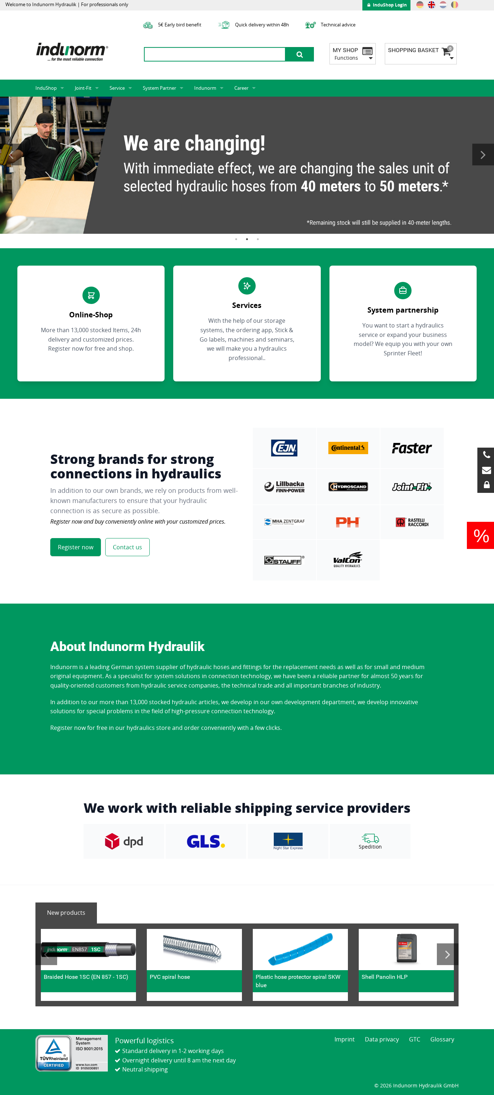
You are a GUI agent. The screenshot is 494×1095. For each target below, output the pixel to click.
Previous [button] (11, 154)
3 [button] (257, 239)
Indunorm (205, 88)
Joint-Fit (83, 88)
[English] (431, 5)
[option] (247, 165)
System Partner (159, 88)
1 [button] (236, 239)
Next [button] (483, 154)
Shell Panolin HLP (385, 976)
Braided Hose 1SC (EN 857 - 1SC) (86, 976)
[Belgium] (455, 5)
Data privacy (382, 1039)
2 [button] (247, 239)
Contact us (127, 547)
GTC (414, 1039)
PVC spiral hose (170, 976)
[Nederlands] (443, 5)
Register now (75, 547)
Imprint (345, 1039)
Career (241, 88)
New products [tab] (66, 913)
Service (117, 88)
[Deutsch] (420, 5)
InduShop (46, 88)
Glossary (442, 1039)
